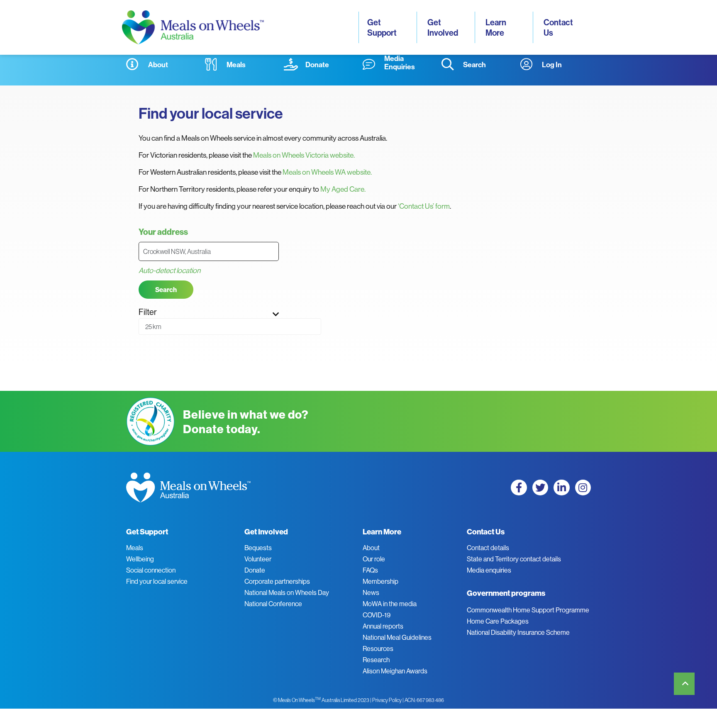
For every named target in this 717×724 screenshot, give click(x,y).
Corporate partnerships (277, 581)
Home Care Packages (498, 621)
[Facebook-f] (519, 487)
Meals (134, 548)
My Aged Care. (343, 189)
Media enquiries (489, 570)
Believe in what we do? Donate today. (245, 421)
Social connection (151, 570)
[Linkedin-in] (561, 487)
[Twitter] (540, 487)
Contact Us (559, 27)
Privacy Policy (387, 700)
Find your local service (157, 581)
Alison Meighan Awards (395, 671)
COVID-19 (376, 615)
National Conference (273, 604)
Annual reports (383, 626)
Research (376, 660)
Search (166, 289)
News (371, 592)
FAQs (370, 570)
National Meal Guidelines (397, 637)
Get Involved (442, 27)
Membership (380, 581)
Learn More (496, 27)
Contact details (488, 548)
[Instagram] (583, 487)
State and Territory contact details (514, 559)
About (371, 548)
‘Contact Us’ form (424, 206)
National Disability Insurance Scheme (518, 632)
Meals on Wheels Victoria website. (304, 155)
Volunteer (257, 559)
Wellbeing (140, 559)
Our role (374, 559)
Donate (254, 570)
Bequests (258, 548)
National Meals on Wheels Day (286, 592)
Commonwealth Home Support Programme (528, 610)
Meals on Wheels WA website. (327, 172)
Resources (378, 648)
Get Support (382, 27)
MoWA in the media (390, 604)
